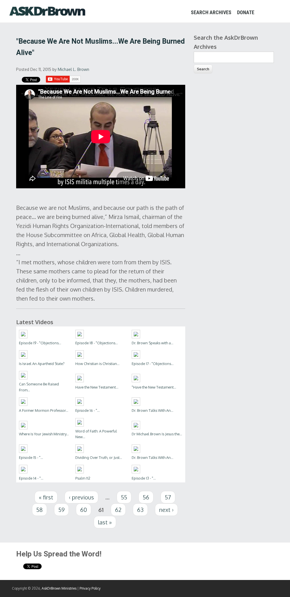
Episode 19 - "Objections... (40, 343)
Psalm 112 (82, 478)
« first (46, 497)
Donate (245, 12)
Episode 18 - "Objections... (96, 343)
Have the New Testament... (96, 387)
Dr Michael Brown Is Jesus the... (157, 434)
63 (140, 509)
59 (61, 509)
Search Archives (211, 12)
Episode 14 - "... (31, 478)
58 (39, 509)
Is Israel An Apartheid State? (42, 363)
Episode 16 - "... (87, 410)
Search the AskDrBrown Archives (226, 42)
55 (124, 497)
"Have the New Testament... (154, 387)
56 (146, 497)
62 (118, 509)
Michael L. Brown (73, 69)
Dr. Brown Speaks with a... (152, 343)
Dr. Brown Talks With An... (152, 410)
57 (168, 497)
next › (166, 509)
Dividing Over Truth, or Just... (98, 457)
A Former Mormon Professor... (43, 410)
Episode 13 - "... (144, 478)
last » (105, 522)
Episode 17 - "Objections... (153, 363)
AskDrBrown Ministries (59, 588)
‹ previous (81, 497)
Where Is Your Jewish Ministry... (44, 434)
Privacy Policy (90, 588)
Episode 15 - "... (31, 457)
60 (83, 509)
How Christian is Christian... (97, 363)
